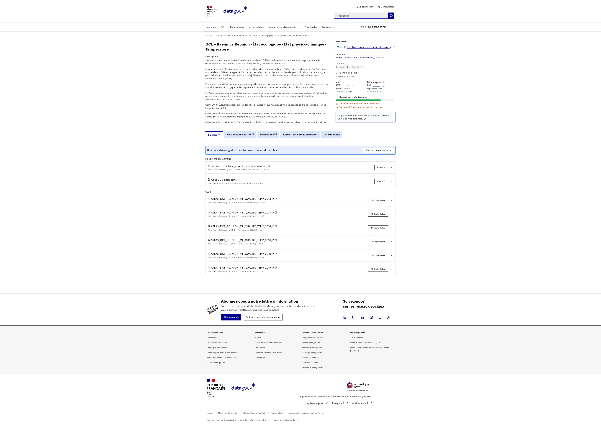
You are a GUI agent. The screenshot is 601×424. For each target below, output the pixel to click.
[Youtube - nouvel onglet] (371, 317)
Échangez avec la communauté (268, 352)
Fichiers (214, 135)
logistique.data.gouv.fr (312, 367)
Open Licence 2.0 (288, 420)
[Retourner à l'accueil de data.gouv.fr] (235, 11)
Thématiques (212, 337)
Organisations (256, 27)
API (222, 27)
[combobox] (364, 16)
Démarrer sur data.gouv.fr (282, 27)
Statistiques (259, 357)
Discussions (268, 134)
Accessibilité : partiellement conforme (306, 413)
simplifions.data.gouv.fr (312, 337)
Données (211, 27)
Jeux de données (223, 35)
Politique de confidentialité (254, 413)
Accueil (208, 35)
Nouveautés (311, 27)
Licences (210, 413)
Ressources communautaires (300, 134)
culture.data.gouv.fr (311, 362)
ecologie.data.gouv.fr (312, 352)
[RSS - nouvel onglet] (389, 317)
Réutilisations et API (240, 134)
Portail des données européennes (221, 357)
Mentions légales (277, 413)
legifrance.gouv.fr (315, 403)
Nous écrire (328, 27)
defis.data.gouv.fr (310, 357)
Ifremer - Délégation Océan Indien (354, 57)
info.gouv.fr (338, 403)
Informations (332, 134)
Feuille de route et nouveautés (268, 342)
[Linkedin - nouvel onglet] (345, 317)
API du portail (356, 337)
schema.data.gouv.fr (216, 362)
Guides (257, 337)
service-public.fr (360, 403)
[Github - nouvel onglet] (380, 317)
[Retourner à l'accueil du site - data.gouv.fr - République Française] (243, 388)
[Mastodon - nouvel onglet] (354, 317)
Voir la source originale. (350, 118)
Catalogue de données (217, 347)
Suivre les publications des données (222, 352)
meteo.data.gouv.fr (311, 342)
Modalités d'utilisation (228, 413)
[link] (364, 7)
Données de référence (217, 342)
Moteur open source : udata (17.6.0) (366, 342)
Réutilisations (236, 27)
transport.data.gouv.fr (312, 347)
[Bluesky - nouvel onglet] (362, 317)
